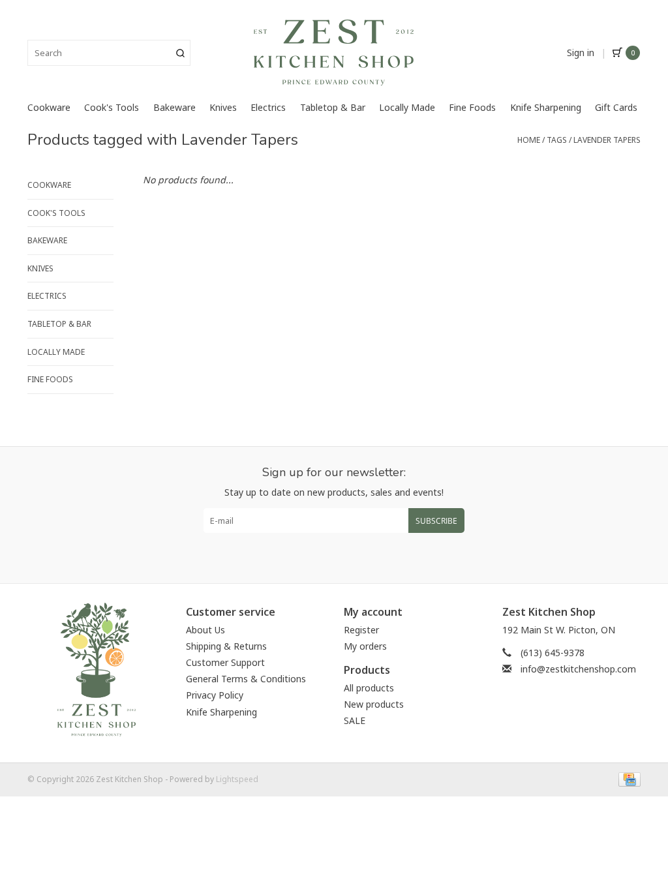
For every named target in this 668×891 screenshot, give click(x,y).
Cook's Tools (111, 107)
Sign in (580, 52)
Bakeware (174, 107)
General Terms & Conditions (246, 678)
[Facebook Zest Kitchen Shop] (322, 553)
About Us (205, 630)
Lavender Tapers (607, 139)
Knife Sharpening (545, 107)
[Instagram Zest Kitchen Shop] (345, 553)
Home (528, 139)
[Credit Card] (627, 778)
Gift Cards (616, 107)
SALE (354, 720)
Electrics (268, 107)
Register (361, 630)
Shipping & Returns (226, 646)
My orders (365, 646)
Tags (557, 139)
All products (369, 688)
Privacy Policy (214, 695)
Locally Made (407, 107)
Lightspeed (237, 779)
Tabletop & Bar (332, 107)
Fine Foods (472, 107)
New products (374, 704)
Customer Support (225, 662)
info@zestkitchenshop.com (578, 669)
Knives (223, 107)
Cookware (48, 107)
